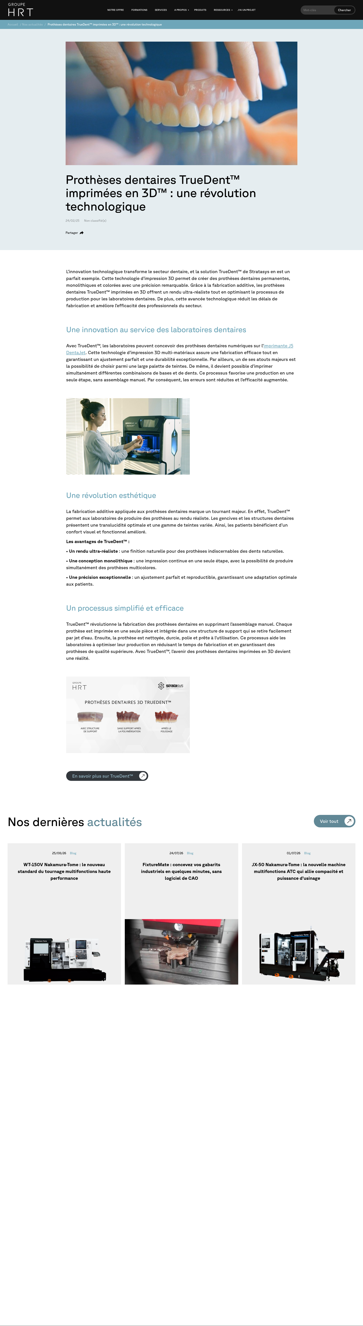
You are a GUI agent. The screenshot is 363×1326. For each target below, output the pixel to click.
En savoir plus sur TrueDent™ (102, 776)
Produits (200, 10)
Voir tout (329, 821)
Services (161, 10)
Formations (139, 10)
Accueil (13, 24)
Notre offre (115, 10)
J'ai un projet (246, 10)
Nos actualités (32, 24)
